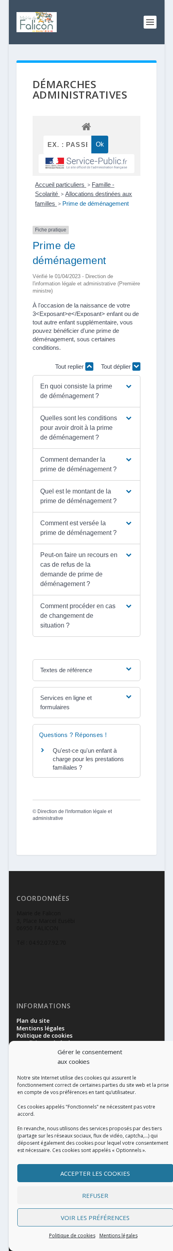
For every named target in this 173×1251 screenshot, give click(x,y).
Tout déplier (116, 366)
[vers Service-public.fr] (86, 163)
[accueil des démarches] (86, 126)
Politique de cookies (72, 1235)
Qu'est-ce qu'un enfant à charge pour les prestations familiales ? (88, 759)
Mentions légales (118, 1235)
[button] (86, 391)
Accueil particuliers (60, 184)
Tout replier (70, 366)
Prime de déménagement (95, 203)
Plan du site (32, 1020)
